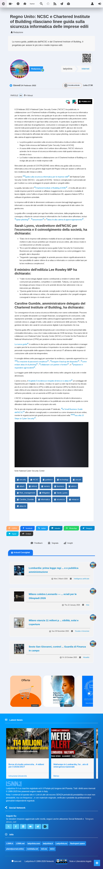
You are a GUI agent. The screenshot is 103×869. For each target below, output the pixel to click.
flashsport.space (77, 843)
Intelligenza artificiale (81, 579)
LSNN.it (9, 843)
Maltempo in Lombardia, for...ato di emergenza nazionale (71, 765)
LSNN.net (20, 843)
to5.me (44, 849)
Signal (13, 534)
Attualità (86, 657)
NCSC (35, 479)
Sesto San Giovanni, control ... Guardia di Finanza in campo (57, 648)
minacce (75, 499)
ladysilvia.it (48, 843)
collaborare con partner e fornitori (53, 365)
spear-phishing (22, 220)
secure (78, 479)
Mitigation (46, 493)
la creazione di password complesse (32, 361)
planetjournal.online (15, 849)
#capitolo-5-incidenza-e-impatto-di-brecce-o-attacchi (49, 381)
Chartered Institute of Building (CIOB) (50, 188)
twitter (43, 528)
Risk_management (27, 493)
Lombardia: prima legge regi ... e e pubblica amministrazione (53, 570)
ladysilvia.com (34, 843)
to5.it (52, 849)
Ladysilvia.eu (61, 843)
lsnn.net (17, 861)
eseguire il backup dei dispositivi (65, 361)
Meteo (56, 776)
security (22, 479)
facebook (28, 528)
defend (34, 486)
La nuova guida (21, 344)
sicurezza (61, 499)
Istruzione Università (17, 776)
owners (47, 486)
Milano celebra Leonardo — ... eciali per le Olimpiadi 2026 (53, 596)
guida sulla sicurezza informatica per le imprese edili (46, 177)
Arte (87, 605)
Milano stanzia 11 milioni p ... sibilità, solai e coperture (54, 622)
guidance (49, 479)
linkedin (57, 528)
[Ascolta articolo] (65, 85)
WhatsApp (73, 528)
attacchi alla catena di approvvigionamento (64, 220)
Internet (85, 68)
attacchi (22, 506)
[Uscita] (99, 4)
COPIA (14, 528)
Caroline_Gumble (26, 499)
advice (73, 486)
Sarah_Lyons (62, 493)
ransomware (37, 220)
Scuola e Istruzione (82, 631)
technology (64, 479)
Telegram (88, 528)
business (60, 486)
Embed (28, 534)
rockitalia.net (32, 849)
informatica (45, 499)
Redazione (36, 69)
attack (21, 486)
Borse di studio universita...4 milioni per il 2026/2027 (26, 765)
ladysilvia (67, 68)
